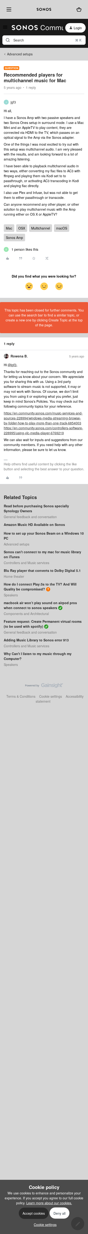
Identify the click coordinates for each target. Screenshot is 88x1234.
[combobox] (44, 40)
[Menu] (8, 9)
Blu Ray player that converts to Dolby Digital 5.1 (42, 570)
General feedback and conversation (30, 516)
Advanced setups (20, 54)
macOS (61, 228)
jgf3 (13, 102)
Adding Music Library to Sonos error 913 (36, 640)
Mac (9, 228)
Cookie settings (50, 696)
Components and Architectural (26, 613)
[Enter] (7, 40)
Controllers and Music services (26, 562)
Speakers (11, 595)
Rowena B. (19, 356)
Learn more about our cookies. (49, 1203)
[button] (5, 28)
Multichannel (40, 228)
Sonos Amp (14, 237)
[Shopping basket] (79, 9)
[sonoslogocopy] (44, 9)
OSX (21, 228)
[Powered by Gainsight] (44, 686)
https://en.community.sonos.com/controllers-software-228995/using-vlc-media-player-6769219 (43, 430)
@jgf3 (12, 364)
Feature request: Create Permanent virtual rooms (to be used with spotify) (43, 624)
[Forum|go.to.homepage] (35, 28)
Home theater (14, 576)
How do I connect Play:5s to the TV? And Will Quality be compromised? (40, 586)
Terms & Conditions (20, 696)
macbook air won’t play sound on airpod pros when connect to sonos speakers (40, 605)
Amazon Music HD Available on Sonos (34, 524)
